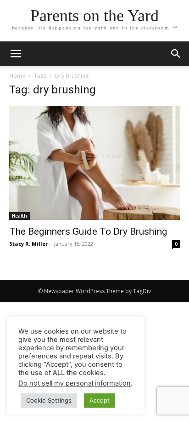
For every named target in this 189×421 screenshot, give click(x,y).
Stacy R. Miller (28, 243)
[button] (176, 53)
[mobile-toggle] (15, 53)
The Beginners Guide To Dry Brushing (88, 231)
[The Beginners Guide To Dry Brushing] (94, 163)
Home (17, 76)
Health (19, 216)
